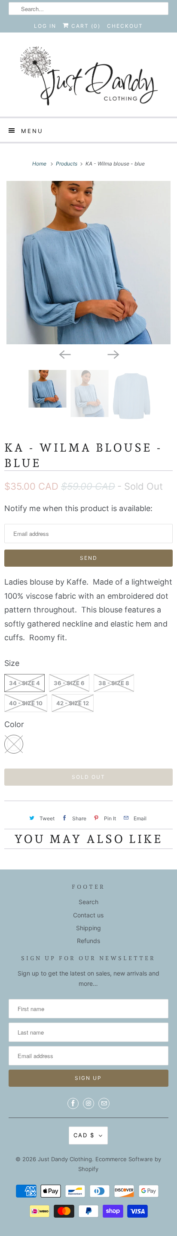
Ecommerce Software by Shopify (119, 1164)
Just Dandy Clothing (65, 1159)
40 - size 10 (26, 703)
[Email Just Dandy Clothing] (104, 1103)
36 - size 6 (69, 683)
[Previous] (64, 353)
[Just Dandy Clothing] (88, 77)
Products (67, 163)
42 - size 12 (72, 703)
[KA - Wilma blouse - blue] (88, 262)
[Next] (112, 353)
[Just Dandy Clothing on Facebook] (73, 1103)
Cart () (85, 26)
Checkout (125, 26)
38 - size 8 (113, 683)
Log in (45, 26)
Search (88, 901)
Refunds (88, 940)
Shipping (88, 927)
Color (14, 724)
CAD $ (84, 1135)
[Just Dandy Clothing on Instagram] (88, 1103)
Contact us (88, 915)
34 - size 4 (24, 683)
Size (11, 663)
